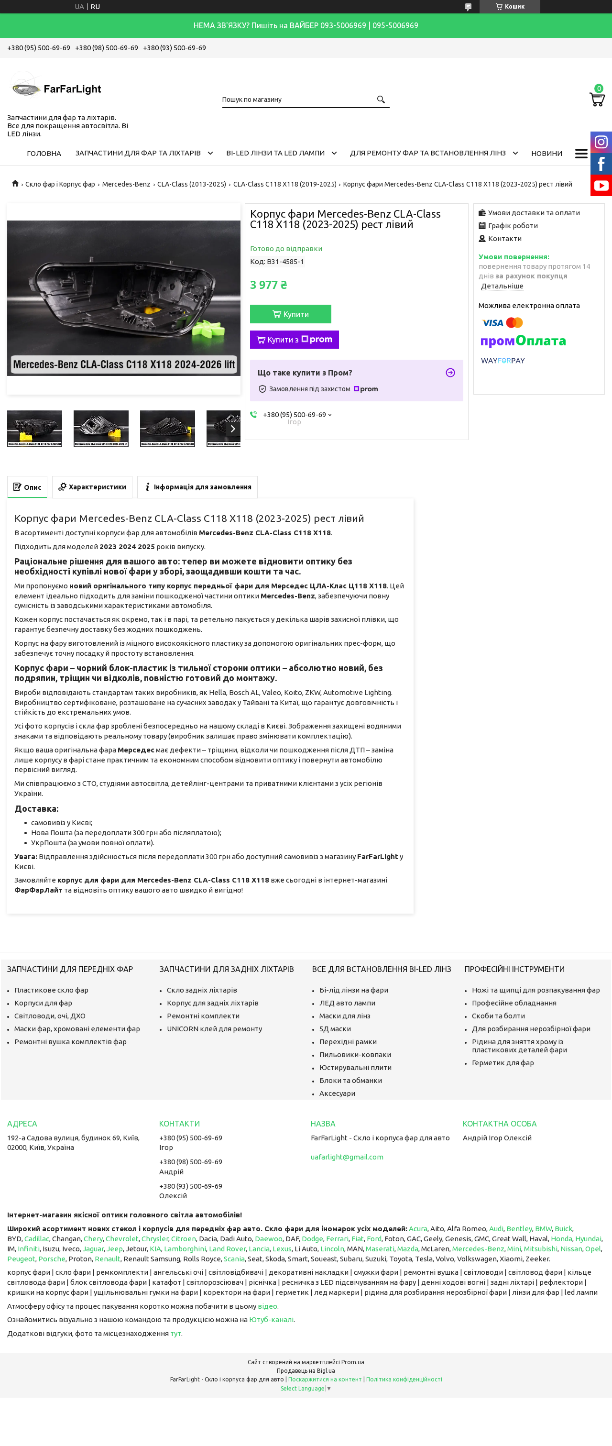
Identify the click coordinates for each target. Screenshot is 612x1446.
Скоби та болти (498, 1016)
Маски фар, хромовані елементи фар (77, 1029)
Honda (561, 1239)
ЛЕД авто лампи (347, 1003)
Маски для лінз (345, 1016)
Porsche (52, 1259)
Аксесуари (337, 1093)
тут (175, 1333)
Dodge (312, 1239)
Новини (546, 153)
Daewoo (269, 1239)
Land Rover (227, 1249)
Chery (93, 1239)
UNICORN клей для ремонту (214, 1029)
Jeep (115, 1249)
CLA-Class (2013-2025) (191, 184)
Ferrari (337, 1239)
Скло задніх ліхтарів (202, 990)
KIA (155, 1249)
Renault (107, 1259)
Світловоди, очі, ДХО (50, 1016)
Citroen (183, 1239)
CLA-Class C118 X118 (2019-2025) (285, 184)
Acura (418, 1229)
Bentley (519, 1229)
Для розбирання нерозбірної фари (531, 1029)
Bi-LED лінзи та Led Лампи (275, 153)
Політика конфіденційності (404, 1379)
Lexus (282, 1249)
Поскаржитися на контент (325, 1379)
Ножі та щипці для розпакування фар (536, 990)
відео (267, 1306)
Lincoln (332, 1249)
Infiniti (29, 1249)
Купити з (283, 339)
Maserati (380, 1249)
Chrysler (155, 1239)
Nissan (571, 1249)
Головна (44, 153)
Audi (496, 1229)
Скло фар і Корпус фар (60, 184)
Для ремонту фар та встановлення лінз (428, 153)
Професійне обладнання (514, 1003)
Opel (593, 1249)
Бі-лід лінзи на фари (353, 990)
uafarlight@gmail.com (347, 1157)
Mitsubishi (540, 1249)
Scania (234, 1259)
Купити (296, 314)
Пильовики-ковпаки (355, 1054)
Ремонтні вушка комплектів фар (70, 1042)
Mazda (407, 1249)
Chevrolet (122, 1239)
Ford (374, 1239)
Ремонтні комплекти (203, 1016)
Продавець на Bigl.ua (306, 1371)
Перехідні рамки (348, 1042)
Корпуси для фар (43, 1003)
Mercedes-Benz (126, 184)
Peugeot (21, 1259)
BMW (543, 1229)
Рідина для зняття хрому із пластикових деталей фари (519, 1046)
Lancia (259, 1249)
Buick (563, 1229)
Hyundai (588, 1239)
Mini (514, 1249)
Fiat (357, 1239)
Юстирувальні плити (355, 1067)
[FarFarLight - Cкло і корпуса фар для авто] (55, 84)
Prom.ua (352, 1362)
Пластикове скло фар (51, 990)
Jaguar (93, 1249)
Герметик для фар (503, 1063)
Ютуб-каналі (271, 1319)
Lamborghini (185, 1249)
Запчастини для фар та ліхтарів (138, 153)
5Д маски (335, 1029)
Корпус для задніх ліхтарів (213, 1003)
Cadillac (36, 1239)
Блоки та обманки (350, 1080)
